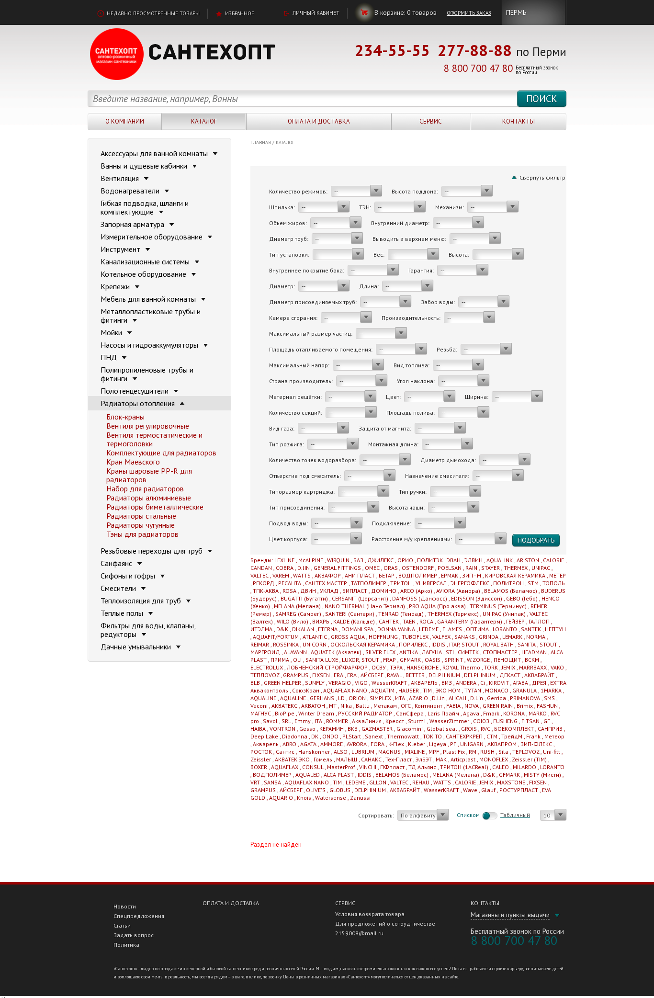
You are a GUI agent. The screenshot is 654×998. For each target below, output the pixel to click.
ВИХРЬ (320, 621)
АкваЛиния (367, 721)
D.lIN (303, 567)
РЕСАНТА (289, 583)
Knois (304, 797)
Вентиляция (121, 178)
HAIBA (258, 728)
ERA (338, 675)
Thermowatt (403, 736)
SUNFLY (315, 682)
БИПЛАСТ (354, 590)
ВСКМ (532, 659)
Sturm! (417, 721)
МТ (333, 705)
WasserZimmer (449, 721)
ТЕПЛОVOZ (264, 675)
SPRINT (453, 659)
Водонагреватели (131, 190)
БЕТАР (387, 575)
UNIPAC (540, 567)
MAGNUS (389, 751)
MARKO (538, 713)
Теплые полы (123, 613)
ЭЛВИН (473, 560)
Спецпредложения (138, 915)
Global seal (442, 728)
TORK (491, 667)
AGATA (308, 744)
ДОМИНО (383, 590)
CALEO (500, 767)
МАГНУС (260, 713)
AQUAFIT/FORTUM (276, 636)
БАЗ (358, 560)
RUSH (487, 751)
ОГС (406, 705)
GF (546, 721)
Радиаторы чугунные (140, 525)
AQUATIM (383, 690)
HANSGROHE (422, 667)
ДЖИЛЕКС (380, 560)
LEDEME (429, 629)
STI (450, 652)
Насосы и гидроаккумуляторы (150, 345)
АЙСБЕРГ (372, 675)
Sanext (374, 736)
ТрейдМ (511, 736)
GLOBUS (339, 790)
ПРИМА (280, 659)
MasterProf (341, 767)
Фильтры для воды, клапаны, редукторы (148, 630)
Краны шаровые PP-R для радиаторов (149, 475)
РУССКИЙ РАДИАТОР (365, 713)
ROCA (426, 621)
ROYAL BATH (498, 644)
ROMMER (337, 721)
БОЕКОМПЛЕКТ (514, 728)
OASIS (432, 659)
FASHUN (547, 705)
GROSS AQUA (348, 636)
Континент (428, 705)
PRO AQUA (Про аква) (437, 606)
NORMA (535, 636)
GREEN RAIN (498, 705)
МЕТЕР (557, 575)
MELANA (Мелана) (297, 606)
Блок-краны (125, 416)
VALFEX (441, 636)
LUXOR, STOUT (360, 659)
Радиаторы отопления (139, 403)
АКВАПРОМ (502, 744)
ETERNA (328, 629)
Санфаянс (117, 563)
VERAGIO (339, 682)
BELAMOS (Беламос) (510, 590)
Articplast (463, 759)
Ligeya (437, 744)
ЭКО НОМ (448, 690)
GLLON (377, 782)
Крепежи (116, 286)
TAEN (409, 621)
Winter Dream (316, 713)
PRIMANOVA (525, 698)
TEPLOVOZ (525, 751)
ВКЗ (353, 728)
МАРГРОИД (265, 652)
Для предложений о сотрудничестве (385, 923)
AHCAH (457, 698)
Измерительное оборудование (152, 236)
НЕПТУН (555, 629)
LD (341, 698)
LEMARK (512, 636)
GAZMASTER (377, 728)
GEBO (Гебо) (522, 598)
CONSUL (312, 767)
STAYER (490, 567)
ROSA (289, 590)
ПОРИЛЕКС (413, 644)
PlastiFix (454, 751)
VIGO (361, 682)
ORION (357, 698)
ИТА (400, 698)
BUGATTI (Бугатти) (304, 598)
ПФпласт (392, 767)
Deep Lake (264, 736)
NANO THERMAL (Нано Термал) (365, 606)
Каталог (204, 121)
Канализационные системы (146, 261)
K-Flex (396, 744)
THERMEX (516, 567)
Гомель (323, 759)
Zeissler (260, 759)
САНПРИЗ (550, 728)
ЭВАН (454, 560)
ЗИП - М (471, 575)
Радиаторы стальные (141, 516)
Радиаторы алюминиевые (148, 497)
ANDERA (466, 682)
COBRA (284, 567)
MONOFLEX (493, 759)
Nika (346, 705)
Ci (482, 682)
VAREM (280, 575)
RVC (485, 728)
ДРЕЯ (539, 682)
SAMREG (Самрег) (298, 613)
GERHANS (322, 698)
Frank (533, 736)
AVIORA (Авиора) (458, 590)
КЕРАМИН (331, 728)
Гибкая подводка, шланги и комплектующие (145, 207)
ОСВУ (379, 667)
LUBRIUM (362, 751)
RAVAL (394, 675)
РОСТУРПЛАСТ (518, 790)
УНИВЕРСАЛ (431, 583)
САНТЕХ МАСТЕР (326, 583)
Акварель (266, 744)
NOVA (471, 705)
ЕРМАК (449, 575)
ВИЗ (446, 682)
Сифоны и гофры (129, 575)
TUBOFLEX (415, 636)
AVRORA (357, 744)
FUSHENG (505, 721)
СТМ (491, 736)
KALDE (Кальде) (354, 621)
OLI (297, 659)
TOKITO (432, 736)
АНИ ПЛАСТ (360, 575)
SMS (549, 698)
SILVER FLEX (380, 652)
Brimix (525, 705)
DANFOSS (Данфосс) (419, 598)
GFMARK (410, 659)
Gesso (307, 728)
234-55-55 (392, 50)
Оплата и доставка (319, 121)
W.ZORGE (478, 659)
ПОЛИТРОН (508, 583)
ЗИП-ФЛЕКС (536, 744)
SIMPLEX (380, 698)
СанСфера (410, 713)
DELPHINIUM (444, 675)
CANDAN (261, 567)
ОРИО (405, 560)
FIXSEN (321, 675)
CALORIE (553, 560)
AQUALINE (263, 698)
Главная (260, 142)
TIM (427, 690)
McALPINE (310, 560)
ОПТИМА (477, 629)
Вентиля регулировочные (147, 426)
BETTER (415, 675)
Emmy (302, 721)
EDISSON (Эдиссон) (476, 598)
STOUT (548, 644)
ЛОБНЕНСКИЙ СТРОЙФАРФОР (327, 667)
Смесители (119, 588)
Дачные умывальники (137, 646)
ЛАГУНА (432, 652)
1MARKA (551, 690)
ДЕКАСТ (509, 675)
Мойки (112, 332)
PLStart (351, 736)
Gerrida (496, 698)
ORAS (390, 567)
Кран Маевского (133, 461)
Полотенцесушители (135, 391)
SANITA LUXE (321, 659)
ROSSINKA (286, 644)
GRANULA (524, 690)
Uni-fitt (551, 751)
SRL (286, 721)
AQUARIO (281, 797)
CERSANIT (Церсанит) (360, 598)
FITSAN (530, 721)
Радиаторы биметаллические (154, 506)
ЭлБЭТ (424, 759)
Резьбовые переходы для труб (152, 551)
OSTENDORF (418, 567)
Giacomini (409, 728)
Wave (470, 790)
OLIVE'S (316, 790)
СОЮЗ (481, 721)
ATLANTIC (315, 636)
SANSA (272, 782)
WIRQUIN (338, 560)
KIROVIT (499, 682)
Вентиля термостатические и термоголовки (154, 439)
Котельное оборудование (144, 274)
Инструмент (121, 249)
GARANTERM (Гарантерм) (469, 621)
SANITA (527, 644)
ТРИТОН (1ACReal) (464, 767)
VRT (255, 782)
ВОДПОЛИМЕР (417, 575)
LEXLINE (284, 560)
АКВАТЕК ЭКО (292, 759)
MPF (433, 751)
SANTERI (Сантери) (349, 613)
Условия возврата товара (370, 914)
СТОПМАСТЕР (500, 652)
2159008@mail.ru (359, 933)
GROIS (469, 728)
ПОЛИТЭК (430, 560)
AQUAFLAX (284, 767)
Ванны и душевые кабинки (145, 165)
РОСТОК (261, 751)
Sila (503, 751)
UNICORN (315, 644)
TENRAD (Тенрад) (401, 613)
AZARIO (418, 698)
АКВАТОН (313, 705)
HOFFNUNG (383, 636)
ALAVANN (295, 652)
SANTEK (531, 629)
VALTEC (259, 575)
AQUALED (307, 774)
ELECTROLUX (266, 667)
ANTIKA (408, 652)
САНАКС (371, 759)
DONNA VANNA (396, 629)
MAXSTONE (511, 782)
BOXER (258, 767)
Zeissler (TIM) (529, 759)
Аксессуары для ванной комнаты (155, 153)
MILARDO (524, 767)
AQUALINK (499, 560)
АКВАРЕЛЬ (424, 682)
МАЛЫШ (346, 759)
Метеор (554, 736)
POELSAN (450, 567)
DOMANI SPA (357, 629)
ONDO (330, 736)
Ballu (363, 705)
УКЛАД (329, 590)
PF (453, 744)
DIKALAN (303, 629)
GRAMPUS (295, 675)
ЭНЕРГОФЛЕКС (470, 583)
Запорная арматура (133, 224)
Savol (270, 721)
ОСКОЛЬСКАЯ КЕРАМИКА (362, 644)
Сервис (430, 121)
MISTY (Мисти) (542, 774)
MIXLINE (415, 751)
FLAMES (452, 629)
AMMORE (331, 744)
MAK (441, 759)
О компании (124, 121)
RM (472, 751)
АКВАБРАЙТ (539, 675)
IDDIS (438, 644)
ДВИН (308, 590)
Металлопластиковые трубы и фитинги (151, 315)
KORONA (514, 713)
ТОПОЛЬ (553, 583)
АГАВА (520, 682)
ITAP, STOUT (464, 644)
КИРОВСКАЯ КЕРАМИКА (515, 575)
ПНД (110, 357)
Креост (394, 721)
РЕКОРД (263, 583)
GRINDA (488, 636)
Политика (126, 944)
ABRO (289, 744)
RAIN (471, 567)
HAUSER (408, 690)
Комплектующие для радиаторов (161, 452)
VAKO (557, 667)
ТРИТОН (401, 583)
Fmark (491, 713)
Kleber (416, 744)
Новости (124, 906)
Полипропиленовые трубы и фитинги (147, 374)
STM (533, 583)
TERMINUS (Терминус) (498, 606)
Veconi (259, 705)
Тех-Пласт (398, 759)
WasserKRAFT (389, 682)
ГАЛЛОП (539, 621)
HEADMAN (534, 652)
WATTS (302, 575)
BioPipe (284, 713)
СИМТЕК (468, 652)
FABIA (453, 705)
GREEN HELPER (282, 682)
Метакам (385, 705)
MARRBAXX (533, 667)
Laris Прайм (443, 713)
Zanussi (360, 797)
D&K (282, 629)
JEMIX (508, 667)
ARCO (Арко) (416, 590)
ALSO (341, 751)
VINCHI (367, 767)
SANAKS (464, 636)
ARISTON (528, 560)
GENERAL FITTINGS (337, 567)
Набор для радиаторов (145, 488)
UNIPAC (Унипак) (504, 613)
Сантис (285, 751)
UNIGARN (472, 744)
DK (314, 736)
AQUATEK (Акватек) (336, 652)
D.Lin (438, 698)
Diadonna (294, 736)
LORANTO (505, 629)
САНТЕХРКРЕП (464, 736)
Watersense (330, 797)
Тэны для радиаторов (142, 534)
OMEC (372, 567)
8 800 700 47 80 (478, 68)
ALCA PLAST (339, 774)
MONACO (496, 690)
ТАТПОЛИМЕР (368, 583)
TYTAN (472, 690)
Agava (471, 713)
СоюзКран (305, 690)
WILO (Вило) (292, 621)
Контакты (518, 121)
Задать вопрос (133, 935)
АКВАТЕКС (284, 705)
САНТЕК (389, 621)
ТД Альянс (422, 767)
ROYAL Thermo (461, 667)
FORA (377, 744)
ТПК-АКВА (266, 590)
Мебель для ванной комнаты (149, 299)
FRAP (389, 659)
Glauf (488, 790)
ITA (318, 721)
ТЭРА (396, 667)
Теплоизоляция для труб (142, 600)
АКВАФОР (328, 575)
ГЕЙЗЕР (515, 621)
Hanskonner (314, 751)
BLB (255, 682)
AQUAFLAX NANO (345, 690)
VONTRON (282, 728)
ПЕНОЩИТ (507, 659)
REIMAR (259, 644)
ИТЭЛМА (261, 629)
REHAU (420, 782)
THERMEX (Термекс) (453, 613)
